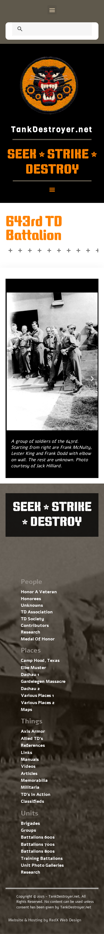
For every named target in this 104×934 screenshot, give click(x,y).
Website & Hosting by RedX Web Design (44, 920)
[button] (52, 9)
